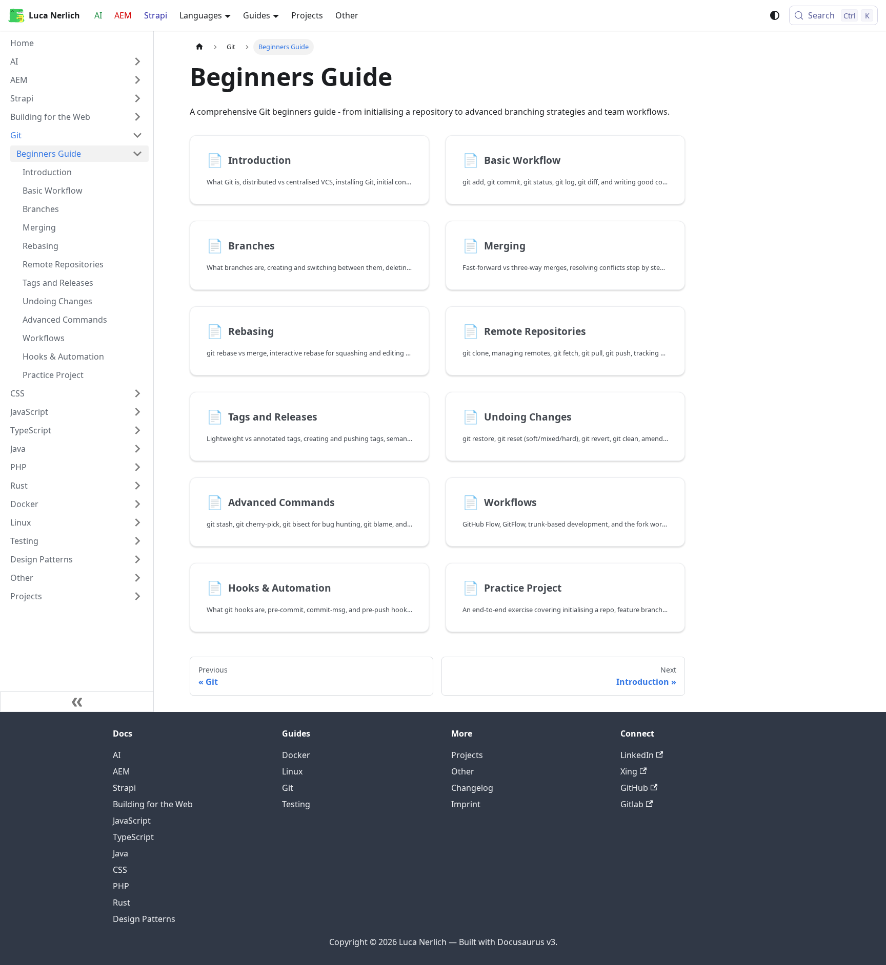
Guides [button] (256, 15)
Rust (121, 902)
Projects (307, 15)
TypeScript (133, 837)
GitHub (634, 787)
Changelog (472, 787)
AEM (123, 15)
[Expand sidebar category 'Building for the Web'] (137, 117)
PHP (121, 886)
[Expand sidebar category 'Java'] (137, 448)
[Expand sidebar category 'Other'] (137, 578)
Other (346, 15)
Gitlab (631, 804)
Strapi (155, 15)
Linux (292, 771)
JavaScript (132, 820)
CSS (120, 869)
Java (120, 853)
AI (98, 15)
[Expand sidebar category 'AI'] (137, 61)
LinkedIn (637, 755)
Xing (628, 771)
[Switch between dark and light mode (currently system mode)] (775, 15)
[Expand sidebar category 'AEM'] (137, 80)
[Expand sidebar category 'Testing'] (137, 541)
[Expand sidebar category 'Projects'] (137, 596)
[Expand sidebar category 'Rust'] (137, 485)
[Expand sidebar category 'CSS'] (137, 393)
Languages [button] (200, 15)
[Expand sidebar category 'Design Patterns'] (137, 559)
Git (287, 787)
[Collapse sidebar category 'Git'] (137, 135)
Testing (296, 804)
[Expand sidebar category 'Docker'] (137, 504)
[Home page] (199, 47)
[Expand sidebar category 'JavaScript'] (137, 412)
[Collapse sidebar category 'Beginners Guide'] (137, 153)
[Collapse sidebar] (77, 701)
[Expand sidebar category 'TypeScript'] (137, 430)
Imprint (465, 804)
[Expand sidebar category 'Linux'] (137, 522)
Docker (296, 755)
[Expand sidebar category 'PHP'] (137, 467)
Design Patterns (144, 919)
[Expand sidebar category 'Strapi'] (137, 98)
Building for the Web (153, 804)
